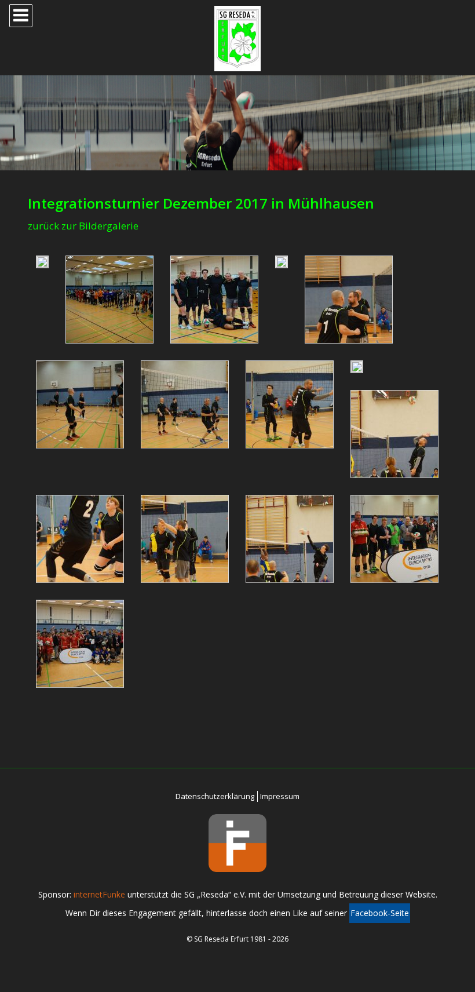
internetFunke (99, 894)
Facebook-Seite (379, 912)
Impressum (279, 796)
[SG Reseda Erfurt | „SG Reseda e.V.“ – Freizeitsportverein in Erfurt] (237, 38)
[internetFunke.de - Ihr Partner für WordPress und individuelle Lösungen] (237, 843)
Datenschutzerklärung (215, 796)
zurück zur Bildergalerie (83, 225)
